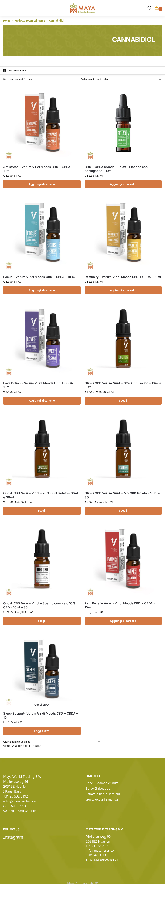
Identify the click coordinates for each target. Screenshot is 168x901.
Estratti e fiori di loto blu (103, 794)
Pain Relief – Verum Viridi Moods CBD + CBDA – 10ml (120, 605)
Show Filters (17, 70)
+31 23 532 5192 (15, 796)
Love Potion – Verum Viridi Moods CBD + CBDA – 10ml (39, 385)
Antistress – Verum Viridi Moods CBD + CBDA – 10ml (38, 169)
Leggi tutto (41, 731)
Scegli (123, 400)
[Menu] (7, 8)
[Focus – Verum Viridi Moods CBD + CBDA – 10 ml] (42, 233)
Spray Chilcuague (98, 788)
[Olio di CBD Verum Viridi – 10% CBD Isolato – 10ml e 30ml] (123, 339)
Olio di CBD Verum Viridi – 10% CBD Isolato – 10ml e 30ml (123, 385)
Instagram (13, 837)
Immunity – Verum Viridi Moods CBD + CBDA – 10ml (123, 277)
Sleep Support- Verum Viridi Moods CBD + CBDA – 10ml (40, 715)
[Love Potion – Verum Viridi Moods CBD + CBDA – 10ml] (42, 339)
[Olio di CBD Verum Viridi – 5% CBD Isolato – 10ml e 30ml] (123, 449)
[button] (157, 8)
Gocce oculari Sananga (102, 799)
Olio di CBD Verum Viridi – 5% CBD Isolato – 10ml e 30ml (122, 495)
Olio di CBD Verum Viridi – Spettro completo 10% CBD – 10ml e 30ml (39, 605)
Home (6, 20)
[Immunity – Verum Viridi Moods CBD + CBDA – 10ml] (123, 233)
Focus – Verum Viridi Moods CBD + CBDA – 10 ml (39, 277)
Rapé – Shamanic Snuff (102, 783)
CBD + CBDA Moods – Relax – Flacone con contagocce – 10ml (116, 169)
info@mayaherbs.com (20, 801)
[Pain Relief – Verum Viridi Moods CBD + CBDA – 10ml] (123, 559)
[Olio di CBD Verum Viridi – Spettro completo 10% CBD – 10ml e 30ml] (42, 559)
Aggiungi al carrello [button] (42, 184)
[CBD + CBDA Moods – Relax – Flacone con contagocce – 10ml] (123, 123)
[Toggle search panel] (150, 8)
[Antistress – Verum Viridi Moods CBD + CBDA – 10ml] (42, 123)
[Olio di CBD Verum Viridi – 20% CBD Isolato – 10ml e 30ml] (42, 449)
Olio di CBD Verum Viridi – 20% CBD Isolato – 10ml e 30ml (40, 495)
